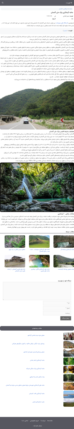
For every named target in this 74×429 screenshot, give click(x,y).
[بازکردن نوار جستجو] (2, 3)
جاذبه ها (70, 9)
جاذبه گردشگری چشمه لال (67, 250)
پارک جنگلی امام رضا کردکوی (37, 377)
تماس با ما (25, 421)
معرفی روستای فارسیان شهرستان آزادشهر (34, 352)
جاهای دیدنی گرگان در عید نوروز (17, 250)
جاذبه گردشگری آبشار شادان (37, 360)
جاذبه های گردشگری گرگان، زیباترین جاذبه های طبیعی (40, 270)
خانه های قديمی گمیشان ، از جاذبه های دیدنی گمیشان (16, 270)
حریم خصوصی (34, 421)
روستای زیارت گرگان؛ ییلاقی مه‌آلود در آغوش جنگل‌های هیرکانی (28, 344)
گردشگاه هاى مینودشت (62, 23)
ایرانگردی (65, 9)
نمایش (65, 31)
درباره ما (43, 421)
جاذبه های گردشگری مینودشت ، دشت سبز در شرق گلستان (40, 250)
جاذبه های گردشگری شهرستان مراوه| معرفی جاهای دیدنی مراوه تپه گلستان (25, 385)
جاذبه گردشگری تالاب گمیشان (36, 394)
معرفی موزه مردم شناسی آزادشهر (36, 335)
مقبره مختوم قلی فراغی (38, 402)
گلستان (60, 9)
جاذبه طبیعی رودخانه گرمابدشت (66, 269)
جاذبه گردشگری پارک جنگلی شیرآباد (35, 369)
